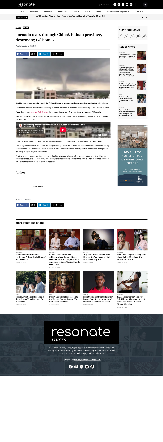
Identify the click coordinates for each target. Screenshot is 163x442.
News (22, 12)
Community (123, 65)
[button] (142, 17)
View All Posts (39, 186)
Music (87, 12)
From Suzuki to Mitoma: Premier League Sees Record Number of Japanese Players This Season (98, 299)
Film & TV (62, 12)
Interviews (48, 12)
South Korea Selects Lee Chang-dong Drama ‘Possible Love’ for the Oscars (127, 99)
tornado (27, 199)
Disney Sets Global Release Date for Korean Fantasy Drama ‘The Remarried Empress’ (127, 112)
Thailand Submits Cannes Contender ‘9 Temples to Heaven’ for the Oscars (127, 56)
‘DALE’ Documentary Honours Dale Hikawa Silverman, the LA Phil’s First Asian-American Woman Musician (131, 300)
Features (34, 12)
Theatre (75, 12)
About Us (139, 12)
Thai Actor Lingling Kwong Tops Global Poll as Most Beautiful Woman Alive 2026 (127, 86)
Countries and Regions (117, 12)
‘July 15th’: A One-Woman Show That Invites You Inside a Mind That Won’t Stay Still (69, 16)
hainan (20, 199)
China (18, 28)
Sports (99, 12)
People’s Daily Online (39, 112)
